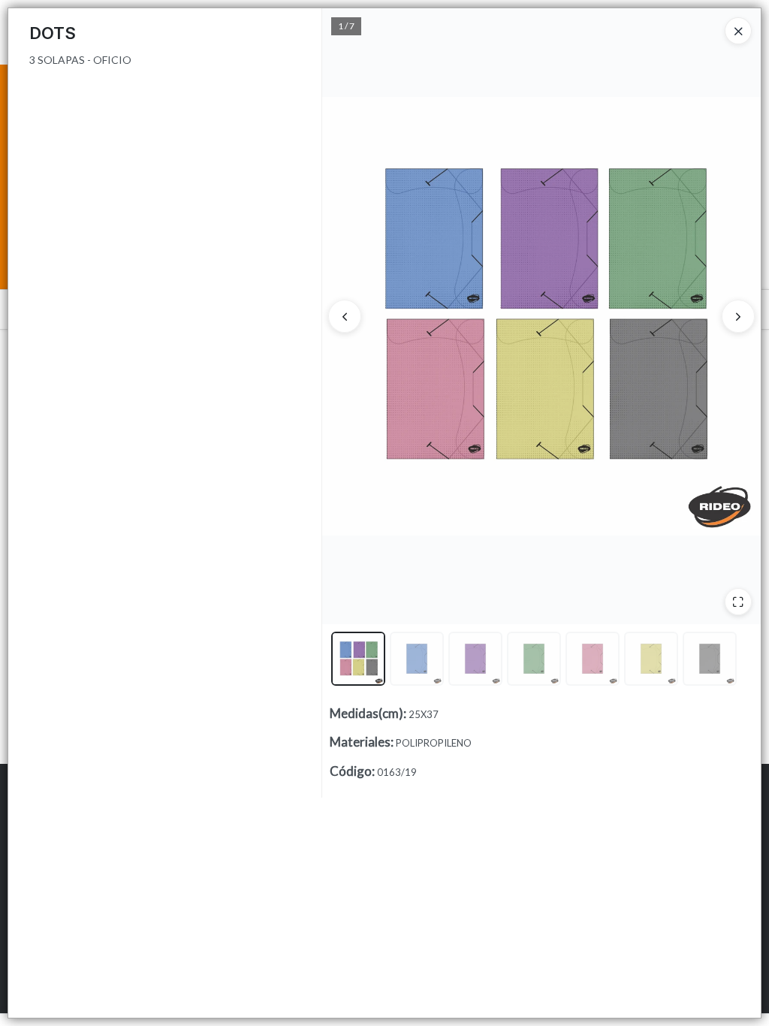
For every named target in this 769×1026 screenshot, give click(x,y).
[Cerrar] (738, 30)
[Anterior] (344, 316)
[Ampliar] (738, 601)
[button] (358, 659)
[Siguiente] (738, 316)
